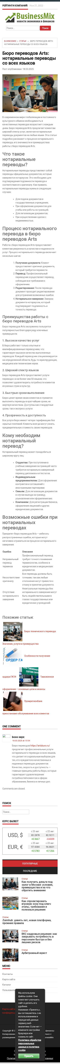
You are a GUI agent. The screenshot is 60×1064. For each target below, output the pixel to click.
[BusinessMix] (30, 17)
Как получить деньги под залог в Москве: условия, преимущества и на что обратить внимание (37, 886)
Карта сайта (8, 979)
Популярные (30, 863)
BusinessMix (10, 41)
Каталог (6, 984)
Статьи (22, 41)
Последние (30, 871)
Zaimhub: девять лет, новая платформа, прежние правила (26, 922)
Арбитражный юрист (34, 953)
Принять (28, 1056)
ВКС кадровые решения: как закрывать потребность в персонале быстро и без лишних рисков (39, 938)
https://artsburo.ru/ (40, 745)
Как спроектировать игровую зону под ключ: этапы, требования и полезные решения (36, 905)
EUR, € (15, 847)
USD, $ (15, 835)
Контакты (7, 974)
